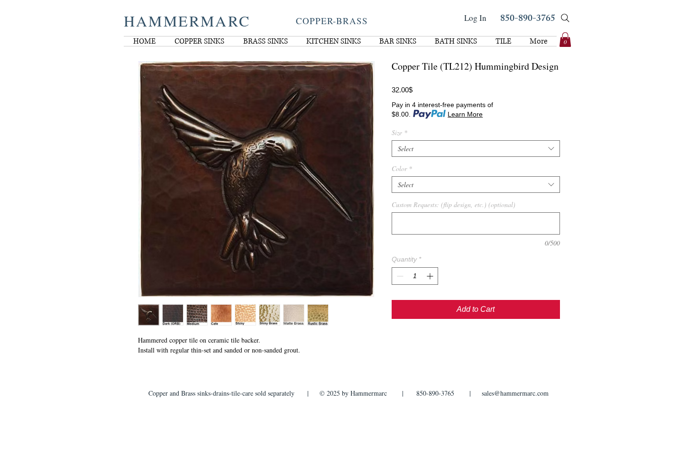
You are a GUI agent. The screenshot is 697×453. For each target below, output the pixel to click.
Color (402, 168)
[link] (565, 39)
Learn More (465, 114)
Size (399, 132)
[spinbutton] (415, 276)
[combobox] (476, 148)
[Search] (565, 18)
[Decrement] (399, 276)
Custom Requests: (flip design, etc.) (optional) (453, 204)
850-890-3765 (527, 19)
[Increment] (431, 276)
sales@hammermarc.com (515, 393)
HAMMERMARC (187, 20)
